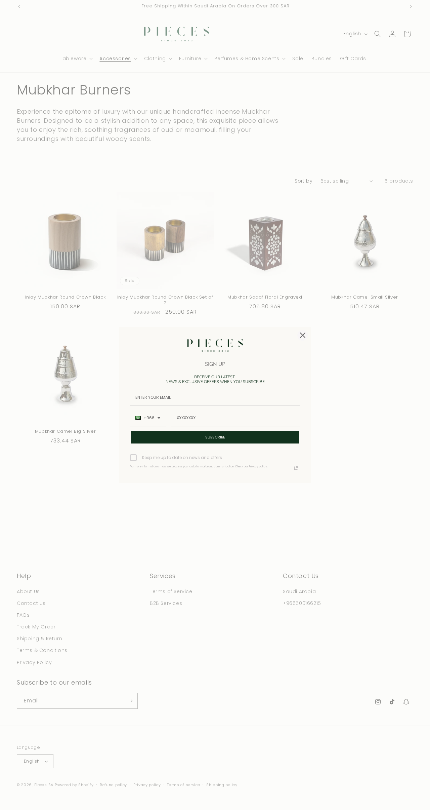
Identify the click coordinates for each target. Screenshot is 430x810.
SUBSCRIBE (215, 437)
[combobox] (148, 418)
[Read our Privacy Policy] (296, 468)
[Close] (303, 335)
